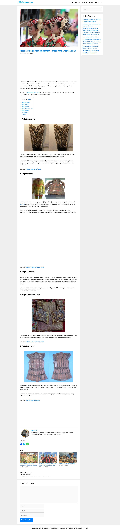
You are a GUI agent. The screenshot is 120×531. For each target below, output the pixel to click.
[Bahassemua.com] (25, 2)
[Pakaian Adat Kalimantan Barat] (68, 457)
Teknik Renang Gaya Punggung (91, 50)
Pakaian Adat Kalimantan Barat (67, 463)
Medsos (77, 2)
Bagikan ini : (25, 112)
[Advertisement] (49, 68)
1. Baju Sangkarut (25, 102)
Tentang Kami (54, 528)
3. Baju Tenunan (24, 106)
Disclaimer (72, 528)
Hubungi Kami (64, 528)
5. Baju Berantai (24, 110)
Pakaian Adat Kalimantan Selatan (35, 342)
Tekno (97, 2)
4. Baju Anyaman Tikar (26, 108)
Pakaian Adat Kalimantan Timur (35, 267)
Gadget (91, 2)
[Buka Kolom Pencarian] (101, 2)
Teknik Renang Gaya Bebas (90, 53)
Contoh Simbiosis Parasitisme (91, 37)
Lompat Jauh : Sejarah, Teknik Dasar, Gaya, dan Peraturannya (36, 476)
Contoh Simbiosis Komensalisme (92, 39)
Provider (84, 2)
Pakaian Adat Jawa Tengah (33, 169)
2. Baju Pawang (24, 104)
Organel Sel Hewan (25, 474)
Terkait (24, 114)
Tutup (29, 99)
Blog (72, 2)
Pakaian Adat (28, 472)
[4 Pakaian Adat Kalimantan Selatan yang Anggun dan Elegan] (29, 457)
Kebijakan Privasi (82, 528)
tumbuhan (22, 204)
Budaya (23, 472)
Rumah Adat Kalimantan (33, 400)
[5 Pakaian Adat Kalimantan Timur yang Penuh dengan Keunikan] (48, 457)
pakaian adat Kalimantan (33, 92)
